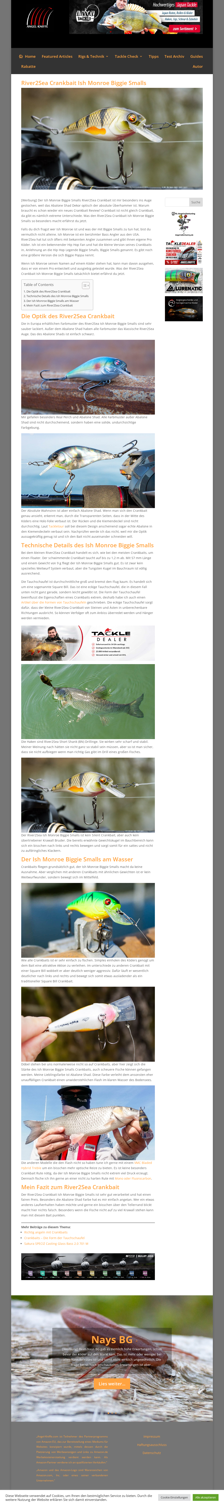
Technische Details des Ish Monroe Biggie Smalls (57, 296)
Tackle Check (126, 57)
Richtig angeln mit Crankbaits (46, 1232)
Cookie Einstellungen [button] (174, 1497)
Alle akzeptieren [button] (205, 1497)
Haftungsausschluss (152, 1445)
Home (30, 57)
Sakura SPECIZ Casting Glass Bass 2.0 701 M (56, 1243)
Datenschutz (152, 1453)
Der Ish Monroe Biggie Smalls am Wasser (52, 301)
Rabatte (28, 67)
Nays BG (112, 1339)
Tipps (154, 57)
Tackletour (56, 526)
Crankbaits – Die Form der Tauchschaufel (54, 1238)
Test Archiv (174, 57)
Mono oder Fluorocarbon (133, 1178)
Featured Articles (57, 57)
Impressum (152, 1436)
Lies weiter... (112, 1384)
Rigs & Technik (91, 57)
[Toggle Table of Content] (84, 285)
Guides (196, 57)
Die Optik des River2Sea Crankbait (48, 291)
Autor (198, 67)
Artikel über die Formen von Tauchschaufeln (53, 602)
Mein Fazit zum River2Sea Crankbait (49, 305)
